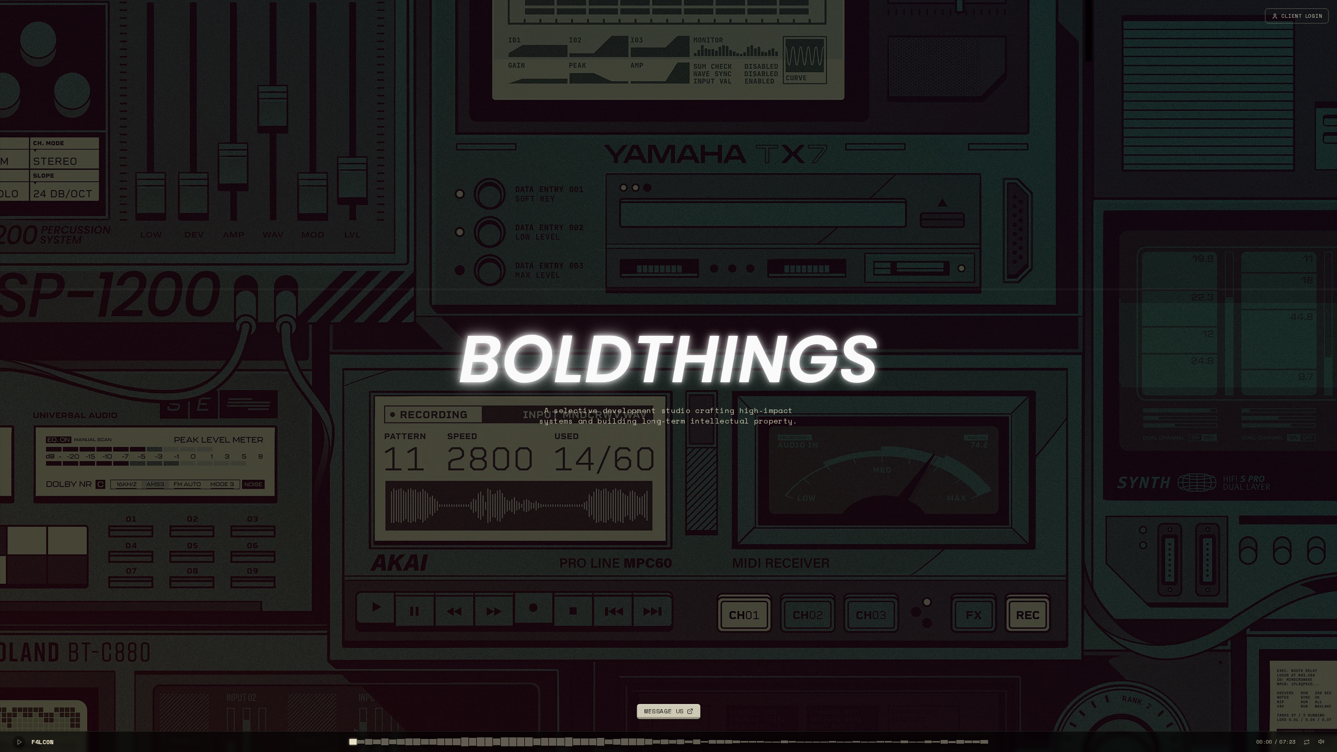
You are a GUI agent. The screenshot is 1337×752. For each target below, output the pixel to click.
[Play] (19, 742)
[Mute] (1321, 741)
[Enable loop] (1306, 742)
